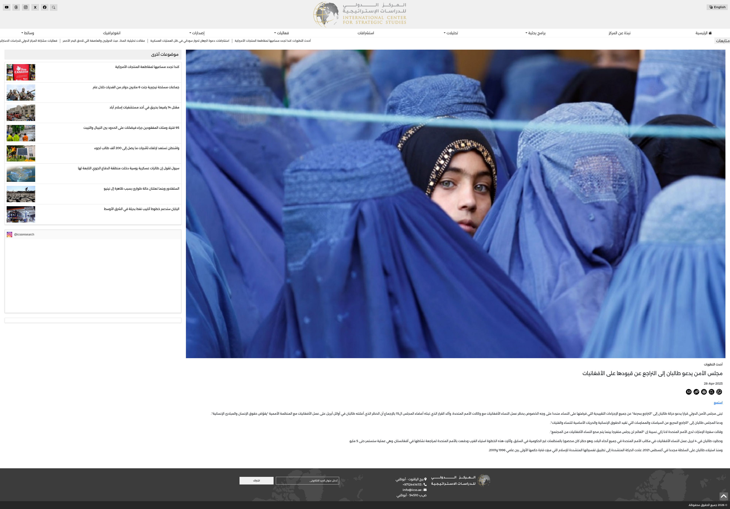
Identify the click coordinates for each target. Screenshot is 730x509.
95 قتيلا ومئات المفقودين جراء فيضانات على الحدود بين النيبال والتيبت (131, 128)
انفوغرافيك (112, 33)
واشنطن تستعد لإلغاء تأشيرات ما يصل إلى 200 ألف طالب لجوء (136, 148)
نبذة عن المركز (620, 33)
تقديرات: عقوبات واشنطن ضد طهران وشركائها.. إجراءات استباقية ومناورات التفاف (65, 40)
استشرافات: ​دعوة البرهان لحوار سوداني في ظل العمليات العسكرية (326, 40)
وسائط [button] (28, 33)
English (719, 7)
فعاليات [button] (282, 33)
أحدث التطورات (713, 364)
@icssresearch (24, 234)
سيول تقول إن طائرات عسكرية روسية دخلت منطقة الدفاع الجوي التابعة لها (128, 168)
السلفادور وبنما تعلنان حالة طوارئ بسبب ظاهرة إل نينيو (141, 188)
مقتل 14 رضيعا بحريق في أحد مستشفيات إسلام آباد (144, 107)
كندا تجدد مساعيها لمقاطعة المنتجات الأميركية (147, 67)
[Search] (53, 7)
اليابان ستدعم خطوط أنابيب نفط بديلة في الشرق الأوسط (141, 209)
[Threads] (16, 7)
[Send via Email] (689, 392)
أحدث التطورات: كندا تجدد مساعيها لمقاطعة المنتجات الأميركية (409, 40)
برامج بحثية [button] (536, 33)
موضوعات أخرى (165, 54)
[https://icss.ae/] (460, 480)
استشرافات (366, 33)
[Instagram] (25, 7)
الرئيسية (702, 33)
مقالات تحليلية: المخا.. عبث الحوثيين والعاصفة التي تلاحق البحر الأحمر (240, 40)
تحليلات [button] (452, 33)
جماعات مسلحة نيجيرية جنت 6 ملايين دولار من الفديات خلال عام (136, 87)
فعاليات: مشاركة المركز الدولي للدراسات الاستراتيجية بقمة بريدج (156, 40)
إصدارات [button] (198, 33)
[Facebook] (44, 7)
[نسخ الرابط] (696, 392)
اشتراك (256, 480)
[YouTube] (6, 7)
